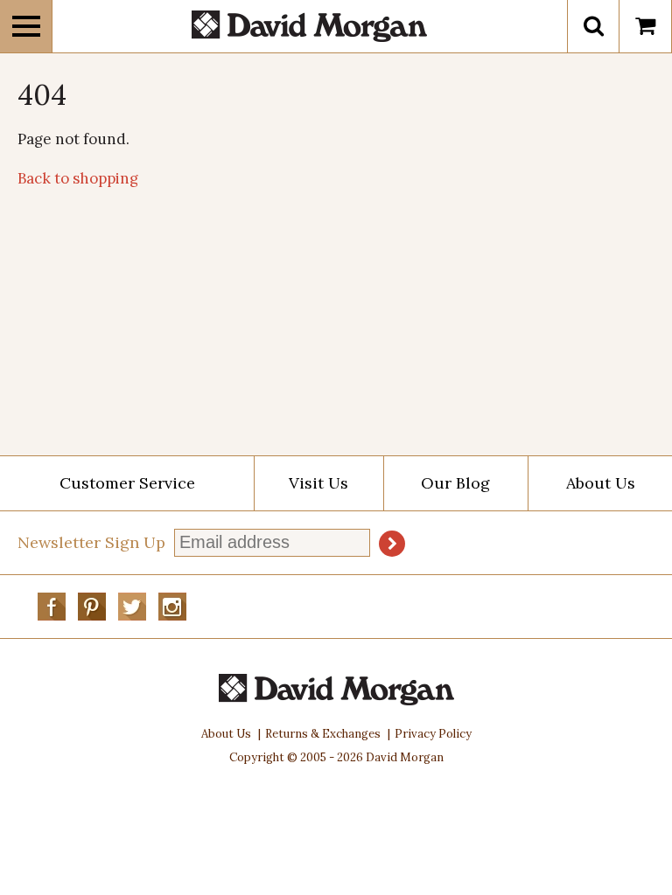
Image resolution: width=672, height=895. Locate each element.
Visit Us (318, 483)
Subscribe (392, 544)
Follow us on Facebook (52, 607)
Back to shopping (78, 178)
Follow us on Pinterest (92, 607)
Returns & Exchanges (323, 733)
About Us (600, 483)
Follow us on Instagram (172, 607)
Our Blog (455, 483)
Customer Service (127, 483)
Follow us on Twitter (132, 607)
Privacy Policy (433, 733)
